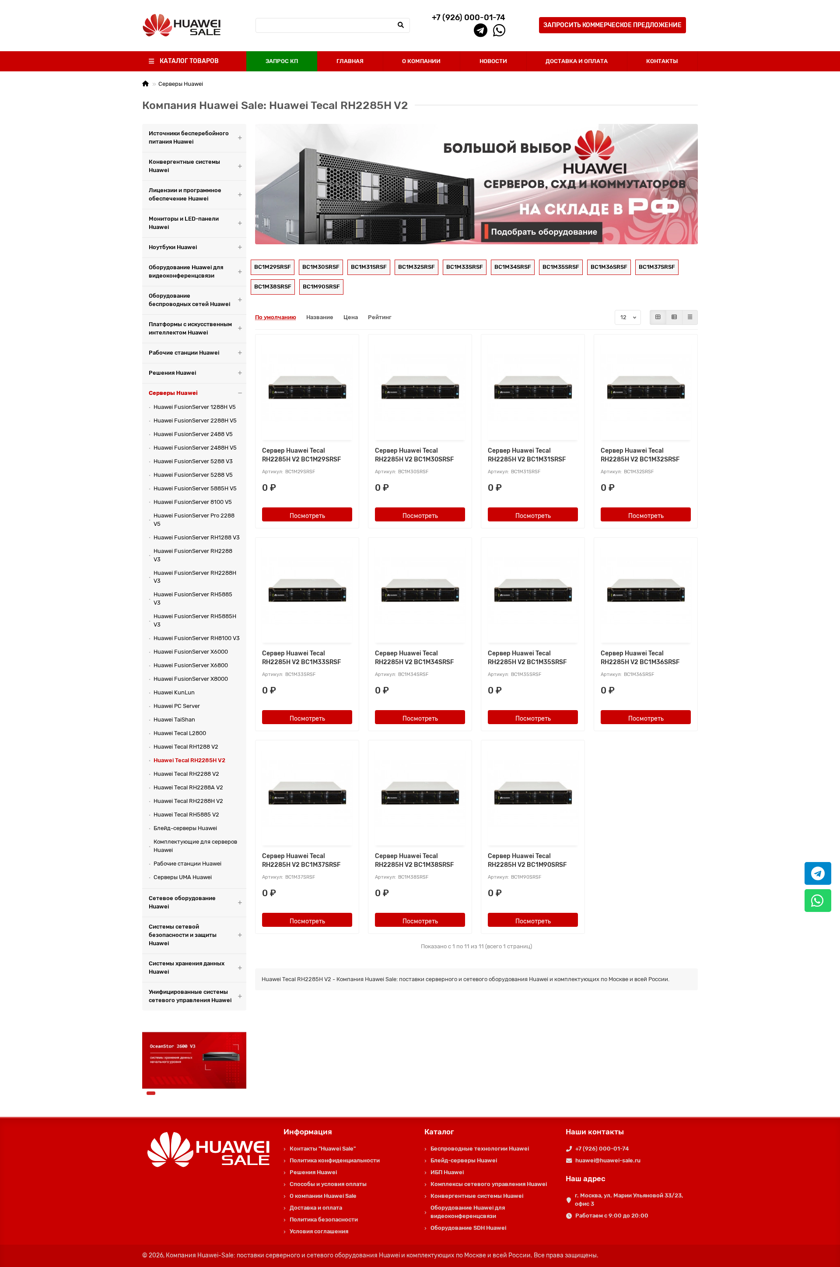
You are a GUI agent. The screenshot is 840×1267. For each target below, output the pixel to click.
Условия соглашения (319, 1231)
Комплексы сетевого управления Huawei (488, 1184)
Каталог (439, 1131)
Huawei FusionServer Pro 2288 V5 (194, 519)
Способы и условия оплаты (328, 1184)
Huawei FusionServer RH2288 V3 (193, 555)
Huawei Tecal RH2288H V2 (188, 801)
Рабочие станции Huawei (184, 352)
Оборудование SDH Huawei (468, 1228)
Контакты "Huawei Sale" (323, 1148)
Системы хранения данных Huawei (186, 967)
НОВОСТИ (493, 61)
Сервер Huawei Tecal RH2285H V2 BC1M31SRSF (527, 455)
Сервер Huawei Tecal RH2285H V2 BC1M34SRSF (414, 658)
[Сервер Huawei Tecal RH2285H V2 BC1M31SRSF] (533, 388)
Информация (308, 1131)
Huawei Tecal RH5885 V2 (186, 814)
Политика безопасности (324, 1219)
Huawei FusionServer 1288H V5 (195, 407)
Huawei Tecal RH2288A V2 (188, 787)
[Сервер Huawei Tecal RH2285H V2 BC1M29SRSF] (307, 388)
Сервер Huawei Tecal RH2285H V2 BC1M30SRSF (414, 455)
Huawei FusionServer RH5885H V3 (195, 620)
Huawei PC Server (177, 706)
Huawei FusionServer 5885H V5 (195, 488)
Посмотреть (307, 516)
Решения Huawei (172, 373)
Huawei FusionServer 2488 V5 (193, 434)
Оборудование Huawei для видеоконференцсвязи (186, 271)
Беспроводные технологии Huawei (479, 1148)
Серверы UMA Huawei (183, 877)
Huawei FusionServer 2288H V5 (195, 420)
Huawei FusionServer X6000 (191, 651)
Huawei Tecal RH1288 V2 (186, 746)
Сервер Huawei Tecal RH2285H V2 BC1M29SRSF (301, 455)
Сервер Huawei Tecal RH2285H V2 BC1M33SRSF (301, 658)
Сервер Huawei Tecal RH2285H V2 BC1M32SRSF (640, 455)
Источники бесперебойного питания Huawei (189, 137)
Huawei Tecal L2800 (180, 733)
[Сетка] (658, 317)
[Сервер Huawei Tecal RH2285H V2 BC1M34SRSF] (420, 591)
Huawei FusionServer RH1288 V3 (197, 537)
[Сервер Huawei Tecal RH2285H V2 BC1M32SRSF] (646, 388)
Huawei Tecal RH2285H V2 (189, 760)
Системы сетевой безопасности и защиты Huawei (183, 935)
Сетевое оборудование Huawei (182, 902)
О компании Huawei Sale (323, 1196)
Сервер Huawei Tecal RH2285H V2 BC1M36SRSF (640, 658)
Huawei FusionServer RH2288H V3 (195, 577)
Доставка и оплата (316, 1207)
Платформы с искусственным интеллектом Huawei (190, 328)
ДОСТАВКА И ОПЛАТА (577, 61)
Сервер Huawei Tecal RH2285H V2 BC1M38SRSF (414, 860)
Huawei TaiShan (174, 719)
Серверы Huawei (180, 84)
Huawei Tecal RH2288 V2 (186, 774)
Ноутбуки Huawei (173, 247)
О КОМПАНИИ (421, 61)
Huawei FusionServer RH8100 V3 (197, 638)
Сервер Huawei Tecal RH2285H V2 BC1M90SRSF (527, 860)
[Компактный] (690, 317)
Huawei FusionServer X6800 (191, 665)
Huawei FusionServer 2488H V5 (195, 447)
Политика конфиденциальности (335, 1160)
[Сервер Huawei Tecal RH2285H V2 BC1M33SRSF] (307, 591)
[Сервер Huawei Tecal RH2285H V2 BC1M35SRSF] (533, 591)
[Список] (674, 317)
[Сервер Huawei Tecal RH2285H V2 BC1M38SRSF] (420, 794)
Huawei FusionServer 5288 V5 (193, 475)
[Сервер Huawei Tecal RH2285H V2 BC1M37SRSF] (307, 794)
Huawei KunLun (174, 692)
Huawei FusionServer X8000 (191, 679)
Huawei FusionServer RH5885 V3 (193, 598)
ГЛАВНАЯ (350, 61)
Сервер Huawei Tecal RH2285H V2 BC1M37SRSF (301, 860)
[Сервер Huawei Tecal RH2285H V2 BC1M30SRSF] (420, 388)
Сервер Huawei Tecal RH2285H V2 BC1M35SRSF (527, 658)
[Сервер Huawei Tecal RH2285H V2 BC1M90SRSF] (533, 794)
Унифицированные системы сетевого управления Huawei (190, 996)
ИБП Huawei (447, 1172)
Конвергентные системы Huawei (184, 165)
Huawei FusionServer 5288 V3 (193, 461)
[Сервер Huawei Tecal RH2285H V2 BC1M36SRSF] (646, 591)
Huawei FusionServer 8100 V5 (193, 502)
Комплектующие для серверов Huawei (195, 845)
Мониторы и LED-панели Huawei (184, 222)
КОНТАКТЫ (662, 61)
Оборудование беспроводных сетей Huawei (189, 299)
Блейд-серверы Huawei (185, 828)
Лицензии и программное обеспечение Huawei (185, 194)
